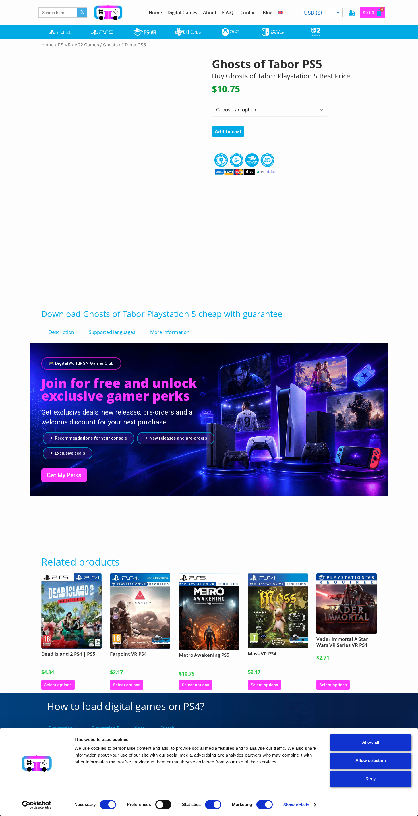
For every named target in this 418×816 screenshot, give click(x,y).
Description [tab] (61, 332)
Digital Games (182, 12)
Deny (370, 778)
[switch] (163, 804)
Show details (296, 804)
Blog (267, 12)
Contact (248, 12)
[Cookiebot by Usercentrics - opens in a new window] (37, 805)
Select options (58, 685)
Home (155, 12)
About (209, 12)
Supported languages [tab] (112, 332)
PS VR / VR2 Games (78, 44)
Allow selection (370, 760)
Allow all (370, 742)
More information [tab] (169, 332)
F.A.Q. (228, 12)
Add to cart (228, 131)
